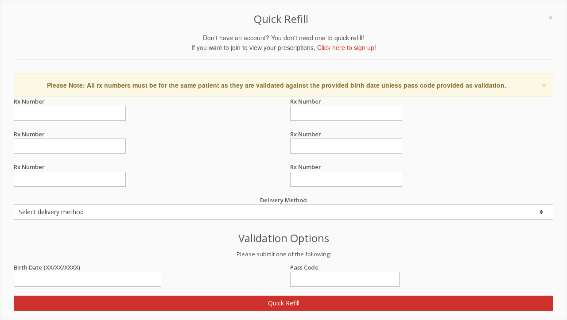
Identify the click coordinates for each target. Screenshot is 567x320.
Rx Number (29, 101)
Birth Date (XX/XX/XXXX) (47, 267)
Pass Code (304, 267)
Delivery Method (283, 200)
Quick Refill (283, 303)
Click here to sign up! (346, 47)
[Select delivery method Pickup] (283, 212)
